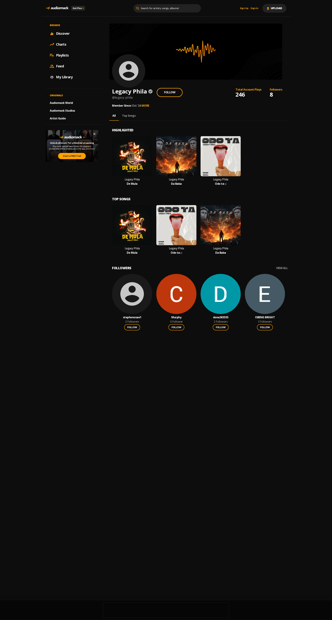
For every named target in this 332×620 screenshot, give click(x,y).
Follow (169, 92)
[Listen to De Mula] (132, 156)
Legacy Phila (132, 179)
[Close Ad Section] (94, 134)
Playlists (62, 55)
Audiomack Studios (62, 110)
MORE (145, 105)
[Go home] (57, 8)
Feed (60, 66)
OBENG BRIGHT (265, 317)
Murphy (176, 317)
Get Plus (78, 8)
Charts (61, 44)
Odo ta (219, 184)
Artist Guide (58, 118)
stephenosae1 (132, 317)
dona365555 (220, 317)
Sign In (254, 8)
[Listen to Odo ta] (221, 156)
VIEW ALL (282, 268)
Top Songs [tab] (129, 116)
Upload (276, 8)
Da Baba (176, 184)
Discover (63, 33)
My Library (64, 77)
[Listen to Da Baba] (176, 156)
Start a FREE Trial (72, 155)
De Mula (132, 184)
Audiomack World (61, 103)
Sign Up (244, 8)
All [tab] (114, 116)
